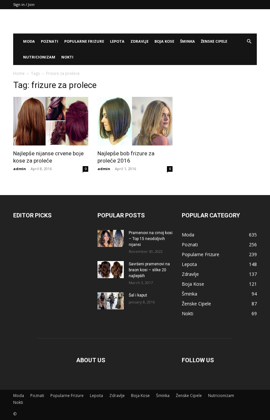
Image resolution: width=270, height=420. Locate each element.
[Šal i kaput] (110, 300)
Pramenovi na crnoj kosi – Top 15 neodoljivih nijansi (151, 239)
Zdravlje (139, 41)
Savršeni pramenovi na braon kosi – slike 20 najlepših (149, 270)
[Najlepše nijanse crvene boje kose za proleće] (50, 121)
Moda (29, 41)
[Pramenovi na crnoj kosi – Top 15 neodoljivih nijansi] (110, 238)
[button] (249, 41)
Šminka (187, 41)
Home (19, 73)
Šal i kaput (138, 295)
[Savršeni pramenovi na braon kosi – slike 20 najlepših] (110, 269)
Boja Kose (164, 41)
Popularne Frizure (84, 41)
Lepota (117, 41)
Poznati (49, 41)
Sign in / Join (24, 4)
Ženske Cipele (214, 41)
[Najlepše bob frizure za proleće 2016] (135, 121)
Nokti (67, 57)
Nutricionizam (39, 57)
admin (19, 168)
